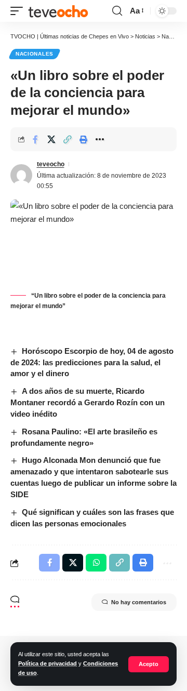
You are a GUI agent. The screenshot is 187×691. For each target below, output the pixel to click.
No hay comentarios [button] (138, 602)
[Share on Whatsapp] (96, 563)
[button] (148, 664)
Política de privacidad (47, 663)
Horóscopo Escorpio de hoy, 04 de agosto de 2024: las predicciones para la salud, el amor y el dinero (91, 362)
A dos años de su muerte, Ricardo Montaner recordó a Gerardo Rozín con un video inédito (87, 402)
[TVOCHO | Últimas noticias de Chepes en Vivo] (58, 11)
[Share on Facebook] (35, 139)
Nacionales (35, 54)
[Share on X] (51, 139)
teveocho (50, 164)
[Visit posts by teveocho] (21, 175)
